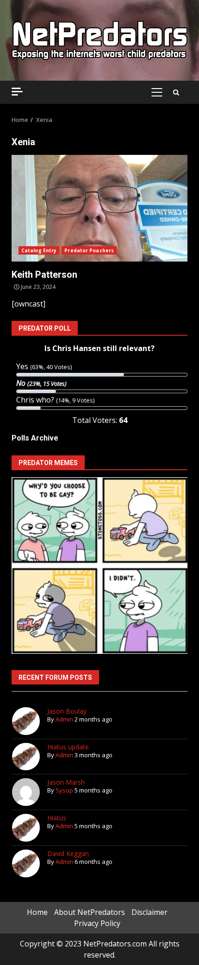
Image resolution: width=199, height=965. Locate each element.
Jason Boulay (67, 711)
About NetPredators (89, 912)
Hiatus (56, 817)
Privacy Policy (97, 923)
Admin (64, 719)
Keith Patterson (99, 208)
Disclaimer (149, 912)
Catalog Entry (38, 250)
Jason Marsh (66, 782)
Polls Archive (35, 438)
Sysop (64, 790)
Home (37, 912)
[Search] (176, 92)
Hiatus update (68, 746)
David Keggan (68, 853)
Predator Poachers (89, 250)
